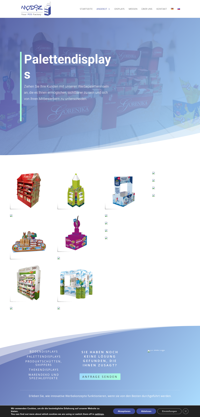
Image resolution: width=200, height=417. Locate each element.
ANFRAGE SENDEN (100, 377)
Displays (119, 9)
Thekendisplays (44, 369)
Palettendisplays (44, 356)
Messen (133, 9)
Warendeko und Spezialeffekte (43, 376)
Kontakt (161, 9)
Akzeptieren (124, 411)
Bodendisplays (44, 351)
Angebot (102, 9)
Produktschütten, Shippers (43, 363)
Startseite (86, 9)
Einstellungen (169, 411)
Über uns (146, 9)
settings (99, 414)
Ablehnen (146, 411)
